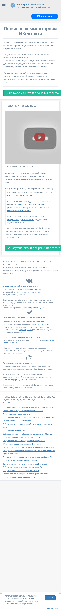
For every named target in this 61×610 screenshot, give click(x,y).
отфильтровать (25, 330)
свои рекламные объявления (28, 292)
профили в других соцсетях (29, 337)
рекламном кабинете (15, 286)
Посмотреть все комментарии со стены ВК (20, 461)
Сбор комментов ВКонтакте (14, 431)
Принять (50, 598)
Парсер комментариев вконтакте (16, 414)
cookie (29, 601)
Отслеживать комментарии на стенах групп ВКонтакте (26, 474)
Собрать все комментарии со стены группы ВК (22, 467)
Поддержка (52, 608)
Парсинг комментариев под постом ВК (19, 477)
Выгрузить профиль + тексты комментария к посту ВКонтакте (28, 447)
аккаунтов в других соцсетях (20, 219)
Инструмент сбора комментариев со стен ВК (21, 437)
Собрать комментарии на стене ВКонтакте (21, 471)
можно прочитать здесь (34, 308)
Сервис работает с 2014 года (33, 5)
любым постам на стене (19, 210)
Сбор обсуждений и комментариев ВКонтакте (22, 444)
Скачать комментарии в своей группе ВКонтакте (23, 411)
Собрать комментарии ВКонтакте (17, 421)
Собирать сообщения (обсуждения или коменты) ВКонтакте (28, 434)
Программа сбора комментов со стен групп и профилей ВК (27, 457)
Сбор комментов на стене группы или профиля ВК (24, 441)
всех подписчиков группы (19, 195)
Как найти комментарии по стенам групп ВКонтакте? (25, 464)
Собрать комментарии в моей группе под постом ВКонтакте (28, 407)
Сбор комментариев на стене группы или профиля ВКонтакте (29, 418)
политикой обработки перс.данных (21, 599)
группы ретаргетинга (33, 290)
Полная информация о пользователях (20, 380)
